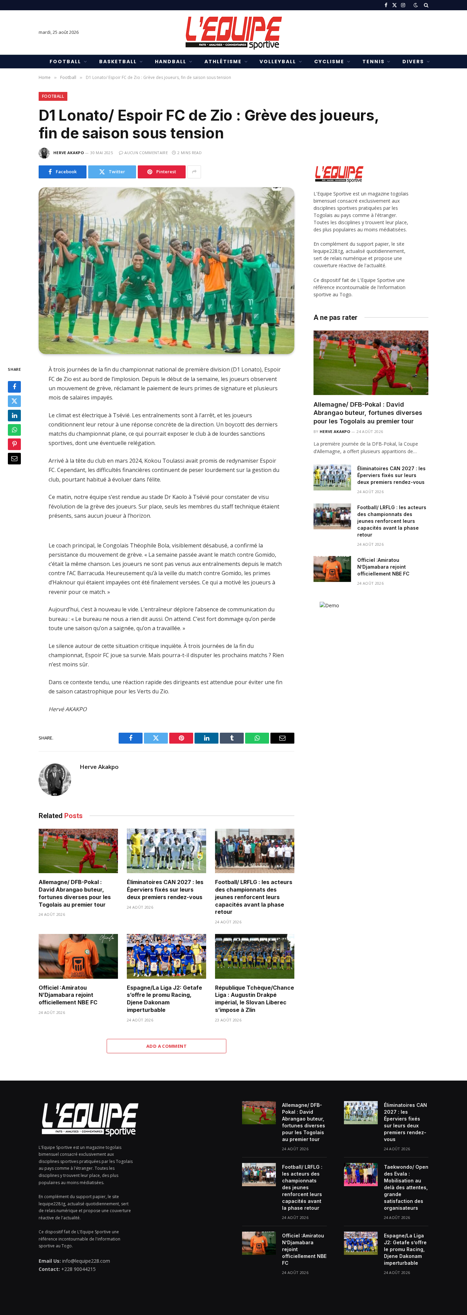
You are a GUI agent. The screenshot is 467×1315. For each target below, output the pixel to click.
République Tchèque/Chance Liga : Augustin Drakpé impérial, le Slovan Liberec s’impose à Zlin (254, 998)
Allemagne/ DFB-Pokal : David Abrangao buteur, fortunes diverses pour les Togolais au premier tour (75, 893)
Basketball (118, 61)
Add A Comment (166, 1046)
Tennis (373, 61)
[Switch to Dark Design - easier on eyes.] (415, 5)
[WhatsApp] (14, 430)
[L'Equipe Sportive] (233, 32)
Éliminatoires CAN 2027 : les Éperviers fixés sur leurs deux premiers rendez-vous (165, 889)
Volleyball (277, 61)
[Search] (425, 5)
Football (65, 61)
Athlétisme (223, 61)
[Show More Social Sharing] (194, 171)
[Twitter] (14, 401)
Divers (413, 61)
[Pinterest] (14, 444)
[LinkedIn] (14, 415)
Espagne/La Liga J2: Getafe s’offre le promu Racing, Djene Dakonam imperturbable (164, 998)
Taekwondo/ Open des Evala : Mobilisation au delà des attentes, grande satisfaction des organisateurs (406, 1187)
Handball (170, 61)
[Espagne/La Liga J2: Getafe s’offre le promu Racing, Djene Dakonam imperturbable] (166, 956)
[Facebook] (14, 387)
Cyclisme (329, 61)
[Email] (14, 458)
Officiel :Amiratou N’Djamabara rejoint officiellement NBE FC (68, 995)
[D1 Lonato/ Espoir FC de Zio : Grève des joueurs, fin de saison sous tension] (166, 270)
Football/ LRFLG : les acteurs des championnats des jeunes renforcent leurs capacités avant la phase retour (253, 897)
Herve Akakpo (68, 152)
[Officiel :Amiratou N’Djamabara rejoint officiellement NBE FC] (78, 956)
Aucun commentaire (146, 152)
